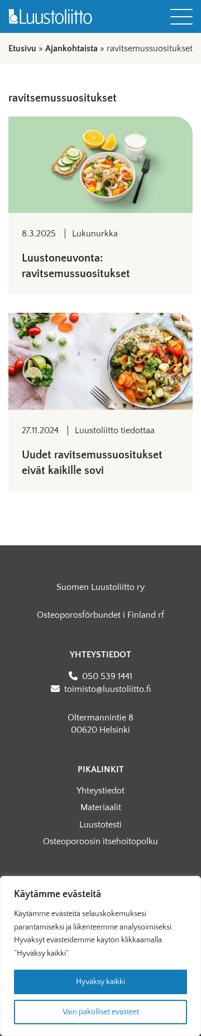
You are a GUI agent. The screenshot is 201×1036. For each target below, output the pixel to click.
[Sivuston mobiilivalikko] (181, 17)
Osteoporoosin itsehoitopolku (100, 841)
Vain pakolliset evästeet (101, 1012)
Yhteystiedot (100, 791)
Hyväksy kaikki (100, 981)
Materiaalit (100, 807)
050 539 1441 (107, 676)
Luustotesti (100, 825)
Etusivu (22, 48)
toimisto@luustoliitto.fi (107, 689)
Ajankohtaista (71, 48)
